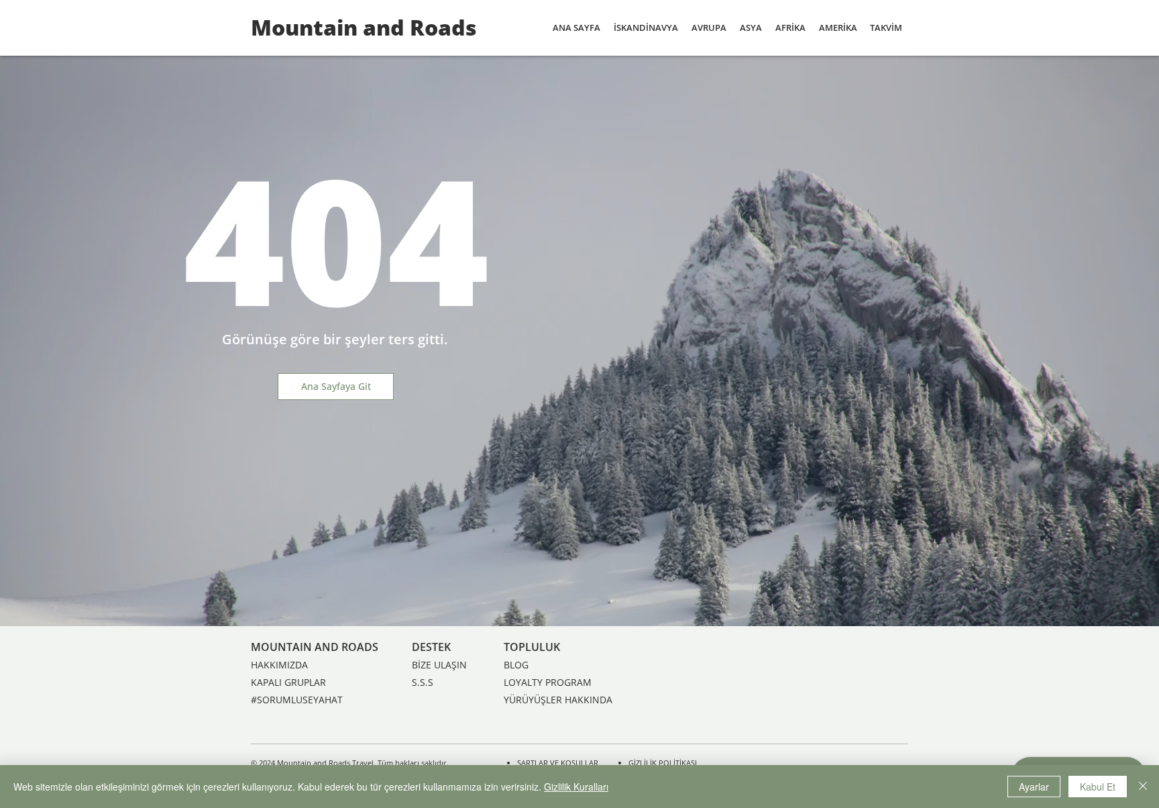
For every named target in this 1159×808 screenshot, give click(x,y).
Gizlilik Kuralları (576, 786)
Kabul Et (1097, 786)
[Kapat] (1143, 786)
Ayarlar (1034, 786)
